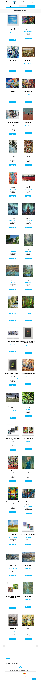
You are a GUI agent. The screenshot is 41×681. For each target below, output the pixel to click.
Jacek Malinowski (28, 189)
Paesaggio (28, 186)
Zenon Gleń (13, 94)
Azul (13, 186)
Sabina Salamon (28, 251)
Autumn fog (13, 534)
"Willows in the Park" (13, 310)
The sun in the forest (28, 248)
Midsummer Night (28, 91)
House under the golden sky (12, 501)
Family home (28, 60)
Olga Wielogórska (12, 631)
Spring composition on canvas (28, 534)
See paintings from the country (12, 663)
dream (28, 470)
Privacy (28, 670)
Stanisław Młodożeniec (28, 94)
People (28, 477)
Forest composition (28, 438)
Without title (13, 217)
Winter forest (13, 565)
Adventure (12, 470)
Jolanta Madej (28, 376)
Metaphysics (12, 223)
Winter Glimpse (13, 154)
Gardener (13, 91)
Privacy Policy (28, 678)
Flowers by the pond (13, 279)
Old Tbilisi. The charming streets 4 (13, 123)
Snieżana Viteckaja (28, 63)
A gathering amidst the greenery (12, 406)
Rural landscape (13, 254)
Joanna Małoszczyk (28, 474)
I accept (34, 679)
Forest (28, 279)
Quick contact (9, 661)
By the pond (28, 565)
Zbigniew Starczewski (13, 568)
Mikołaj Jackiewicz (28, 31)
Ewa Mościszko (13, 158)
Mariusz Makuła (28, 125)
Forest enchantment (28, 406)
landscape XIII (13, 628)
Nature (13, 161)
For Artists (8, 658)
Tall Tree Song (12, 60)
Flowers (12, 604)
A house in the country (13, 248)
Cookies (31, 670)
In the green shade (28, 310)
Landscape (28, 34)
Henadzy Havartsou (13, 127)
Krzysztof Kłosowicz (13, 313)
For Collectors (9, 656)
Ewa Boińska (12, 505)
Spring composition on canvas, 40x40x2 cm (13, 597)
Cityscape (13, 130)
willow (28, 628)
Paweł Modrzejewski (13, 537)
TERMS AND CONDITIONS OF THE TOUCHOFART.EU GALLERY (18, 670)
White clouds (28, 122)
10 (33, 645)
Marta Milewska (13, 251)
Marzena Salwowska (13, 63)
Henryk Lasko (28, 631)
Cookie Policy (11, 678)
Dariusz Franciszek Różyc (28, 345)
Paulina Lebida (13, 32)
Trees (28, 28)
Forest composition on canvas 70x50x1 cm (13, 439)
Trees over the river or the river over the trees (28, 502)
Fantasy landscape (13, 35)
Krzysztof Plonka (12, 220)
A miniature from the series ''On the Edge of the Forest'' (28, 342)
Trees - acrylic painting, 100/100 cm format (13, 29)
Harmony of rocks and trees (28, 373)
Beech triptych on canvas (13, 341)
